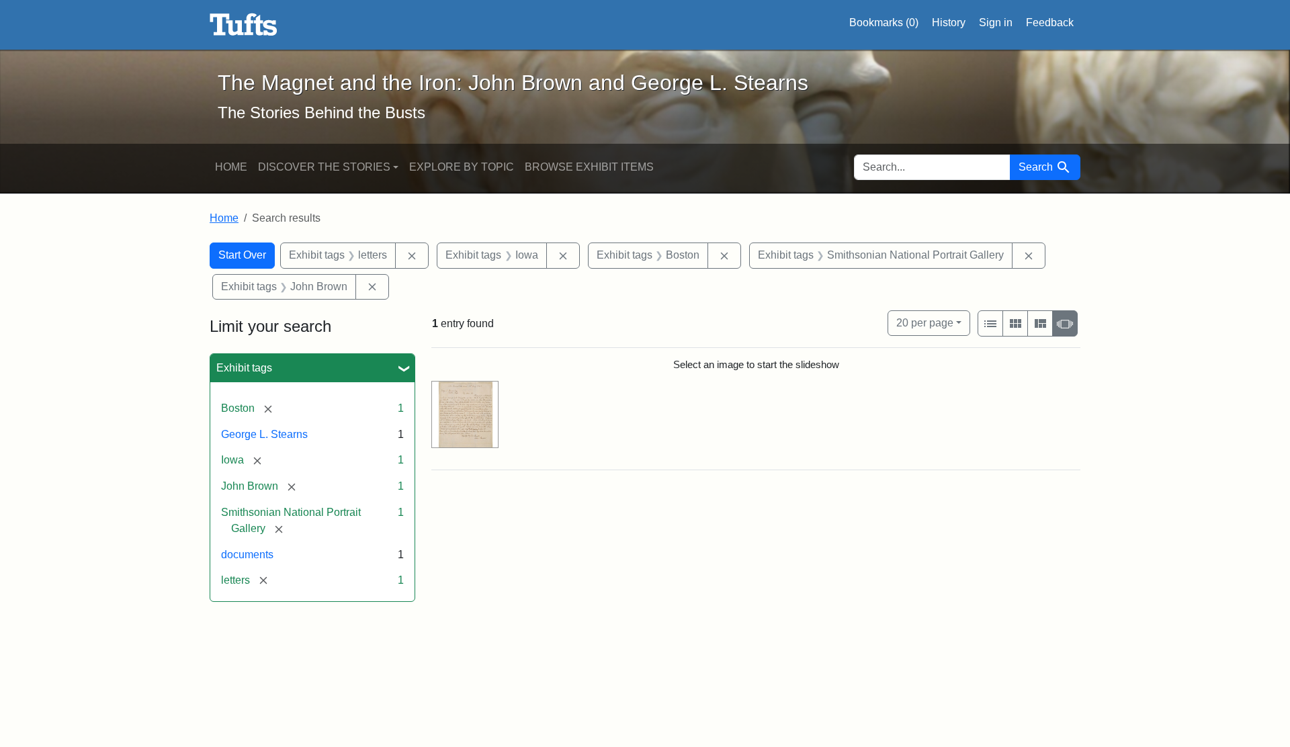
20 (924, 322)
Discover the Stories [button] (324, 167)
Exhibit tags (244, 368)
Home (231, 167)
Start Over (242, 255)
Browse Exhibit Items (589, 167)
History (948, 22)
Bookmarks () (883, 22)
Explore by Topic (461, 167)
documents (247, 554)
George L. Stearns (264, 434)
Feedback (1050, 22)
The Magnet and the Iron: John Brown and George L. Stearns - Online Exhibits (243, 25)
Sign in (996, 22)
